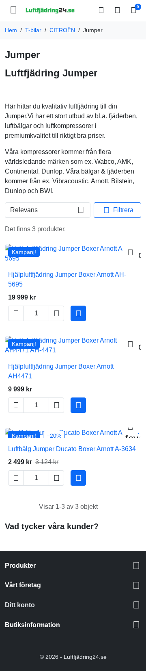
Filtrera (118, 210)
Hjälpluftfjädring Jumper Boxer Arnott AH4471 (61, 371)
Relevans (24, 209)
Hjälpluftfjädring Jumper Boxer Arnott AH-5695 (67, 279)
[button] (102, 10)
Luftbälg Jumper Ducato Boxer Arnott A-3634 (72, 448)
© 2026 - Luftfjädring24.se (73, 657)
